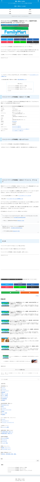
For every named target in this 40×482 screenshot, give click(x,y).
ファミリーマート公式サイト (16, 126)
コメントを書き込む (20, 369)
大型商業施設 (4, 398)
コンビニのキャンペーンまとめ (24, 195)
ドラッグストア (5, 397)
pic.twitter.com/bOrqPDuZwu (16, 227)
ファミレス (4, 389)
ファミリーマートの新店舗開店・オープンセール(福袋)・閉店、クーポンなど (12, 279)
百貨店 (3, 411)
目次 (18, 83)
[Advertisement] (20, 65)
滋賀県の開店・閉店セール (7, 433)
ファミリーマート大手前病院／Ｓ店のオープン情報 (18, 85)
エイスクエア (4, 441)
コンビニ (3, 387)
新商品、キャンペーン (6, 447)
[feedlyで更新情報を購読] (10, 292)
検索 (2, 458)
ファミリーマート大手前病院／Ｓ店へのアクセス (17, 87)
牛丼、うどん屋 (5, 393)
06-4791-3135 (14, 121)
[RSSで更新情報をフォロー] (29, 292)
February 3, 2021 (20, 220)
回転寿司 (3, 392)
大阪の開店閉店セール (21, 79)
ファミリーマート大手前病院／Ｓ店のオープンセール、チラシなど (20, 470)
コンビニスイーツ (5, 420)
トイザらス (4, 408)
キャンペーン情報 (5, 427)
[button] (38, 379)
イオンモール (4, 439)
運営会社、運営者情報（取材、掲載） (9, 454)
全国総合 (3, 400)
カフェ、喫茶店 (5, 395)
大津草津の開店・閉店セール (7, 431)
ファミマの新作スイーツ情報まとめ (17, 130)
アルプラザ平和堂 (5, 438)
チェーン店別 (4, 412)
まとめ (10, 90)
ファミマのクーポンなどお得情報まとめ (15, 198)
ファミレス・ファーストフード (8, 422)
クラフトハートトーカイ (6, 409)
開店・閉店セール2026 (20, 1)
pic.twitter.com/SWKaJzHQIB (19, 217)
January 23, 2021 (16, 231)
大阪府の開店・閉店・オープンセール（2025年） (30, 279)
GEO (3, 406)
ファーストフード (5, 390)
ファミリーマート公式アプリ (16, 127)
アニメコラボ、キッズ (6, 449)
